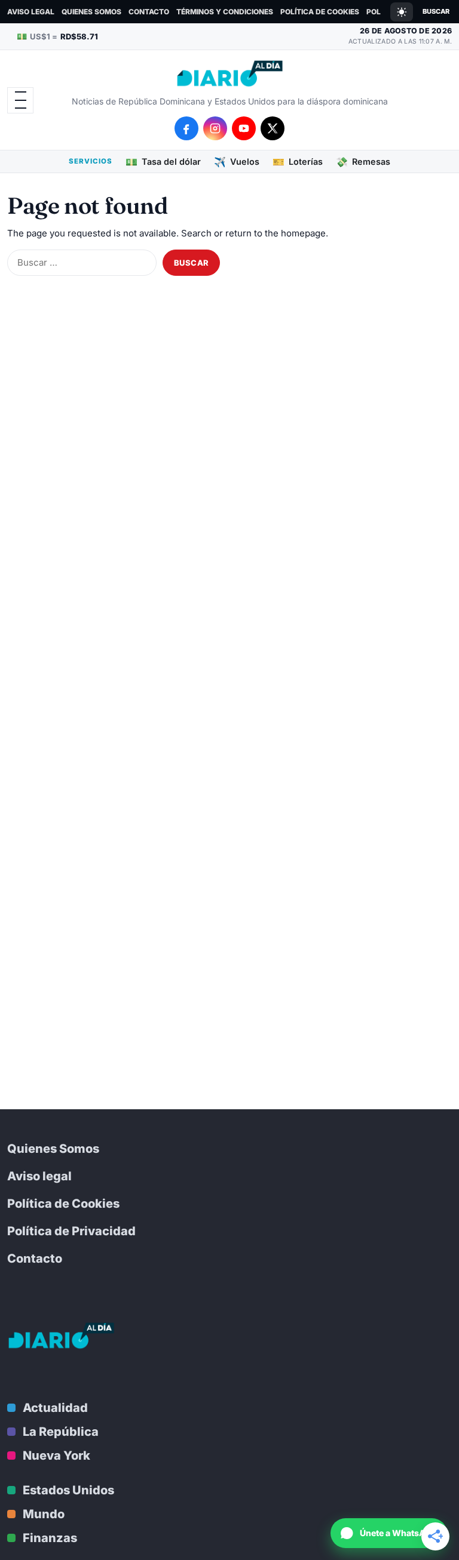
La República (61, 1431)
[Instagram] (215, 128)
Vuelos (236, 161)
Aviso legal (30, 11)
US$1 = (57, 36)
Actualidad (55, 1408)
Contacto (148, 11)
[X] (272, 128)
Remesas (363, 161)
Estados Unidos (68, 1490)
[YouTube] (244, 128)
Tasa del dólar (163, 161)
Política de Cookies (319, 11)
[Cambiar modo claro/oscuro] (401, 11)
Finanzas (50, 1538)
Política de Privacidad (71, 1231)
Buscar (436, 11)
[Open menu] (20, 100)
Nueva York (56, 1455)
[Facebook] (186, 128)
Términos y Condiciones (224, 11)
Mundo (44, 1514)
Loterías (298, 161)
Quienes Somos (91, 11)
